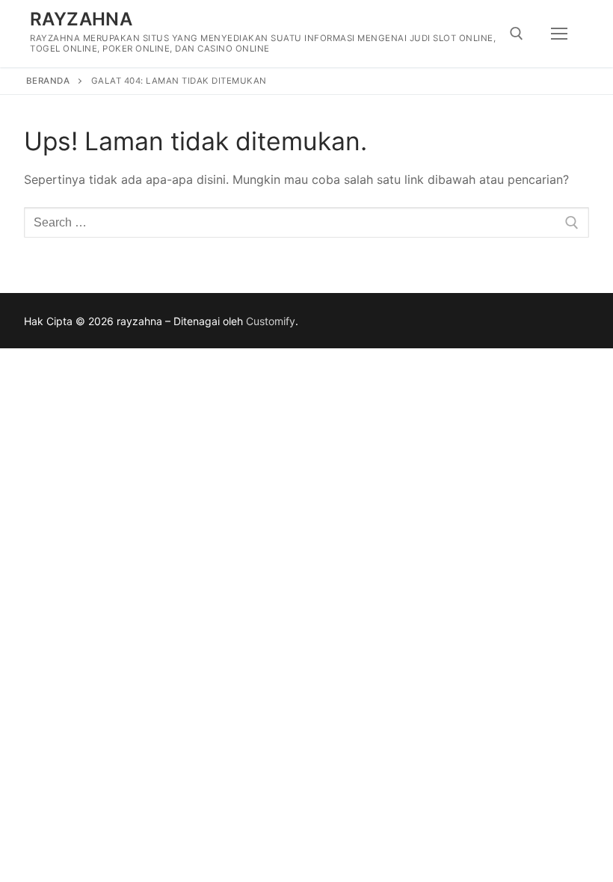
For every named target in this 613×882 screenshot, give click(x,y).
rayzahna (81, 19)
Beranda (48, 80)
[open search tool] (516, 33)
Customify (270, 321)
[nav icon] (559, 33)
